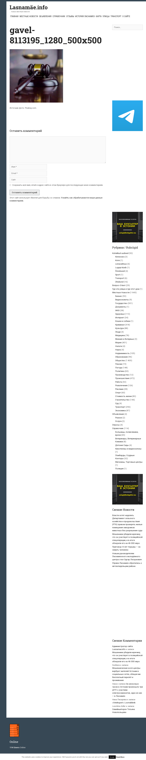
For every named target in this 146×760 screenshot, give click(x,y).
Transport (119, 278)
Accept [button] (112, 757)
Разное (118, 417)
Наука (118, 349)
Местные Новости (29, 16)
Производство (122, 375)
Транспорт (116, 16)
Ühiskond (119, 282)
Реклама (119, 389)
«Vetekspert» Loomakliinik (123, 702)
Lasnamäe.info (29, 7)
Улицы (106, 16)
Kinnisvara (119, 257)
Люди (118, 332)
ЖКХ (117, 310)
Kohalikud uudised (120, 253)
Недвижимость (122, 353)
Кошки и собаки (122, 321)
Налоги (118, 346)
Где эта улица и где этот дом (125, 289)
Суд (117, 403)
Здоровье (120, 314)
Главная (14, 16)
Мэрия (118, 342)
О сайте (126, 16)
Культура (119, 328)
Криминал (120, 324)
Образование (121, 357)
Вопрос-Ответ (118, 285)
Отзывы (70, 16)
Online (17, 747)
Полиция (119, 468)
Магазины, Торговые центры (128, 462)
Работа (118, 382)
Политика (119, 371)
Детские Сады (122, 445)
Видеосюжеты (122, 299)
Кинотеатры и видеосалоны (128, 449)
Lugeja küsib (121, 267)
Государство (121, 303)
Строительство (122, 400)
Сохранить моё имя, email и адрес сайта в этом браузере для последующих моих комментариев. (57, 185)
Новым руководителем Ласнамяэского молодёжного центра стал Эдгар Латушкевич (127, 556)
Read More (120, 757)
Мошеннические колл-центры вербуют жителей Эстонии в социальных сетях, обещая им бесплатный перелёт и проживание (126, 674)
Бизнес (118, 296)
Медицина (120, 335)
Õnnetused (120, 271)
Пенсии (118, 364)
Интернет (119, 317)
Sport (117, 274)
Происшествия (122, 378)
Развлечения (121, 385)
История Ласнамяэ (85, 16)
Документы (120, 307)
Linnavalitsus (121, 264)
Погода (118, 367)
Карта (99, 16)
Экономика (120, 410)
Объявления (45, 16)
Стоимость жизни (123, 396)
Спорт (118, 392)
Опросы (116, 425)
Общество (120, 360)
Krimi (117, 260)
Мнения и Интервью (124, 339)
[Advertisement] (58, 117)
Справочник (59, 16)
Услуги (118, 421)
